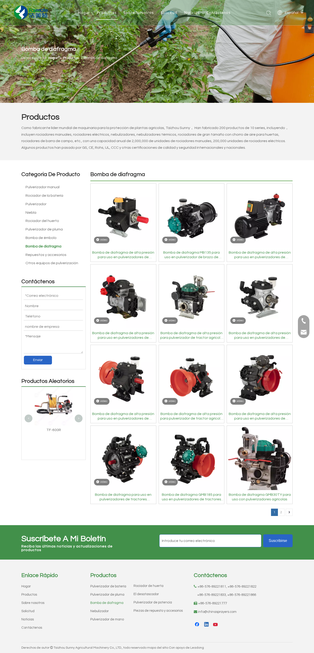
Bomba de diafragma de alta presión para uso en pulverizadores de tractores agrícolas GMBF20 (123, 335)
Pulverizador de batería (108, 586)
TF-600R (53, 430)
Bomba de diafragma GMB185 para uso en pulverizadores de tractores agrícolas (191, 497)
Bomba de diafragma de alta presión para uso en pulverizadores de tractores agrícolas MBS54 (123, 255)
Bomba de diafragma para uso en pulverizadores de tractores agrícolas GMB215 (123, 497)
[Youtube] (216, 624)
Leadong (197, 647)
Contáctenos (218, 12)
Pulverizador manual (43, 187)
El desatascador (146, 594)
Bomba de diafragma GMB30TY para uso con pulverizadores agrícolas (260, 497)
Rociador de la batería (44, 195)
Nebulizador (99, 611)
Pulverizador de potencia (153, 602)
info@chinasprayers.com (217, 612)
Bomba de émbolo (41, 238)
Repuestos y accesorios (46, 255)
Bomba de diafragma (43, 246)
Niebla (31, 212)
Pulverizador (36, 204)
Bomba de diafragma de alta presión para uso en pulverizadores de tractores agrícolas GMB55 (260, 335)
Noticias (192, 12)
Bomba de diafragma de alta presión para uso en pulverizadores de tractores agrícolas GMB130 (260, 416)
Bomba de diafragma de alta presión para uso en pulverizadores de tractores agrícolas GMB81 (123, 416)
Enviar (38, 360)
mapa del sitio (157, 647)
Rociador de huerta (148, 586)
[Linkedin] (206, 624)
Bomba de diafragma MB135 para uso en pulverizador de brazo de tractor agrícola (191, 255)
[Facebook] (197, 624)
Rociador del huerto (42, 221)
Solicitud (169, 12)
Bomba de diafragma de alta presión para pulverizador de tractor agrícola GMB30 (191, 335)
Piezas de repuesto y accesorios (158, 610)
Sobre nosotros (32, 603)
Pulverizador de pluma (44, 229)
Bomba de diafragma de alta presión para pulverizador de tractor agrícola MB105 (191, 416)
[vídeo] (123, 216)
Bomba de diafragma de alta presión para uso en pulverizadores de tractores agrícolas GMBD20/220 (260, 255)
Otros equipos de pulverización (52, 263)
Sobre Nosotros (138, 12)
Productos (107, 12)
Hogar (84, 12)
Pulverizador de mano (107, 619)
